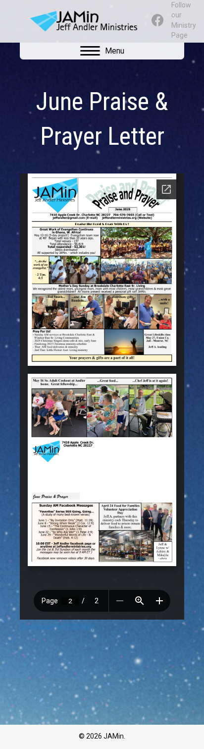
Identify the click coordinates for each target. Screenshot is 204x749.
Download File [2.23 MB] (57, 627)
